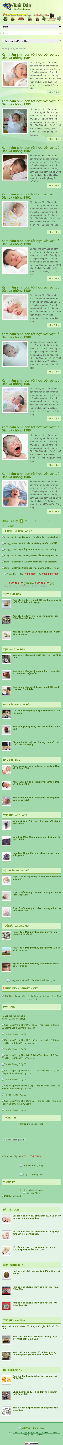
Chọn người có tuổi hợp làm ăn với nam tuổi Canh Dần (35, 1392)
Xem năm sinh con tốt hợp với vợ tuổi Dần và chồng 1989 (31, 289)
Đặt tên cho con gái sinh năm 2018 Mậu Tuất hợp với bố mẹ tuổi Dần (34, 1248)
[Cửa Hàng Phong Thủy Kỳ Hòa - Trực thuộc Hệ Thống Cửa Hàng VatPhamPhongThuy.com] (31, 1073)
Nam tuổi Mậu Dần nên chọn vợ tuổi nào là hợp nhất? (36, 838)
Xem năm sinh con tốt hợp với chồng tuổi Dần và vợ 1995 (36, 798)
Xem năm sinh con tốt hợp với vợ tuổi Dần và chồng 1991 (31, 195)
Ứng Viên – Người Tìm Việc (22, 988)
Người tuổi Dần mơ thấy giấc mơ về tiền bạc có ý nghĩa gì (35, 933)
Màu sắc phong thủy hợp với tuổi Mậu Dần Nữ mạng (36, 711)
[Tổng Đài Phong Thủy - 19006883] (31, 1174)
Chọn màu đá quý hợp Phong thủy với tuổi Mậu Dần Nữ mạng (36, 743)
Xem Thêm (54, 92)
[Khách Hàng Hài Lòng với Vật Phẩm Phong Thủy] (31, 1165)
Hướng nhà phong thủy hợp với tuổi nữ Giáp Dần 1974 (35, 1303)
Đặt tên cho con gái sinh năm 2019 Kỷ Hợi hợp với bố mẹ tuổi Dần (36, 1232)
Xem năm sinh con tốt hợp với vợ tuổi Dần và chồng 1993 (31, 102)
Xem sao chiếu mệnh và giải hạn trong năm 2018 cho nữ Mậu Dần (36, 672)
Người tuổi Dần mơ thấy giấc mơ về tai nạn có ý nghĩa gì (36, 948)
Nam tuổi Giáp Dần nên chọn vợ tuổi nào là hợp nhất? (36, 822)
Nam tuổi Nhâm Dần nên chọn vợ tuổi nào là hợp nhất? (36, 854)
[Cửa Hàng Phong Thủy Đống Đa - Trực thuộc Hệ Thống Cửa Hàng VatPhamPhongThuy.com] (31, 1104)
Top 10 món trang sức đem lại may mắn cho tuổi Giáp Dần (37, 893)
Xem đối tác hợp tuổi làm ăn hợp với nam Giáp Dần (35, 1408)
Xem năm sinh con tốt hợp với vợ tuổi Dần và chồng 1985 (31, 428)
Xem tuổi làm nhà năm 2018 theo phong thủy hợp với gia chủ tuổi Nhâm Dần (34, 1353)
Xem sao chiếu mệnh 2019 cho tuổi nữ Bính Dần (37, 656)
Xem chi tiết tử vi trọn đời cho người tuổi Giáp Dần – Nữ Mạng (35, 617)
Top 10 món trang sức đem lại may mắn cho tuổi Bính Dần (37, 909)
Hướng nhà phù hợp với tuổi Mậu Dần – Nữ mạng (37, 1272)
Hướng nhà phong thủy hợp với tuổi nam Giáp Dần (35, 1288)
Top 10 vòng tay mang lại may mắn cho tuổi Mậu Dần (37, 877)
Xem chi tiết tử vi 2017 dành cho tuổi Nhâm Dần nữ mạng (36, 632)
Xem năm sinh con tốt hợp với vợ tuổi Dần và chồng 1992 (31, 149)
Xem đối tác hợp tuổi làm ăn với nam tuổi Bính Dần (35, 1377)
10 (50, 521)
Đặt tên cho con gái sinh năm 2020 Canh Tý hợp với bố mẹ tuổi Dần (37, 1216)
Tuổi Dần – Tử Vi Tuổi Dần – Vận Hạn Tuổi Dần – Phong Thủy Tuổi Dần (36, 1433)
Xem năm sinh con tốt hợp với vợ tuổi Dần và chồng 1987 (31, 382)
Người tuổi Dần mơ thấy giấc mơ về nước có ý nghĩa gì (36, 964)
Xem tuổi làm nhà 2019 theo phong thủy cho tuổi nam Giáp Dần (35, 1337)
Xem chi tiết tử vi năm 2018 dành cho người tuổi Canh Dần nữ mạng (37, 601)
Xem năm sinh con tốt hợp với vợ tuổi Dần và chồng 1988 (31, 335)
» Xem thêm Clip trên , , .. (22, 1156)
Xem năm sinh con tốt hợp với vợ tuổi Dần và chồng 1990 (31, 242)
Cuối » (11, 525)
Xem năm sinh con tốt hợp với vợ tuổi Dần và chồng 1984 (31, 475)
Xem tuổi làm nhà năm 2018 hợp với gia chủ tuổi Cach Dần (31, 1327)
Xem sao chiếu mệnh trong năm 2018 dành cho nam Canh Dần (36, 688)
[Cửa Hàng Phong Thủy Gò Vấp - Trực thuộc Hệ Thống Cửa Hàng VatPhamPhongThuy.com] (31, 1088)
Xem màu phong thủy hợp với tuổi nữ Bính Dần (36, 727)
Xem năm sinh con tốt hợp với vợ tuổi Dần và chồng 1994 (31, 56)
